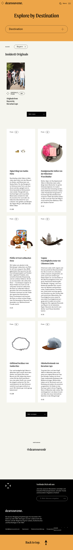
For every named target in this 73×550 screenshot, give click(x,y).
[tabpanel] (16, 84)
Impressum (25, 529)
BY (16, 132)
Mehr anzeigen (32, 414)
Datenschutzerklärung (37, 529)
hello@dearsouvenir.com (12, 529)
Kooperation (50, 529)
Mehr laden (32, 114)
